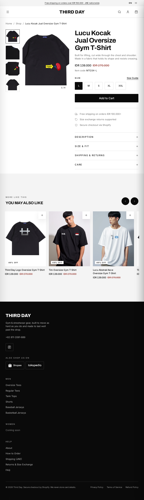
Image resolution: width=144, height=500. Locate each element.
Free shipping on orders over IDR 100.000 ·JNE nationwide (72, 3)
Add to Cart (106, 98)
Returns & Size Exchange (19, 464)
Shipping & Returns (90, 155)
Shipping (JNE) (14, 459)
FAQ (8, 470)
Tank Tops (11, 396)
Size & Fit (82, 146)
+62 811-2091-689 (15, 337)
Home (9, 23)
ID (136, 3)
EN (130, 3)
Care (78, 164)
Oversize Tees (13, 385)
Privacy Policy (96, 487)
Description (84, 136)
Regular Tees (13, 390)
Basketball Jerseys (16, 412)
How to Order (13, 453)
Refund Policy (132, 487)
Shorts (9, 401)
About (9, 448)
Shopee (17, 365)
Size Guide (132, 78)
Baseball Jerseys (15, 407)
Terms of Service (114, 487)
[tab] (13, 36)
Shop (18, 23)
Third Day (71, 12)
